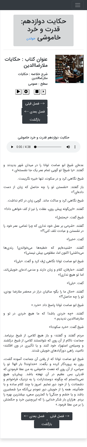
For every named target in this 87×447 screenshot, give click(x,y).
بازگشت (35, 119)
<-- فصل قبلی (35, 103)
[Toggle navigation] (78, 5)
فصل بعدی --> (34, 111)
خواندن (30, 38)
